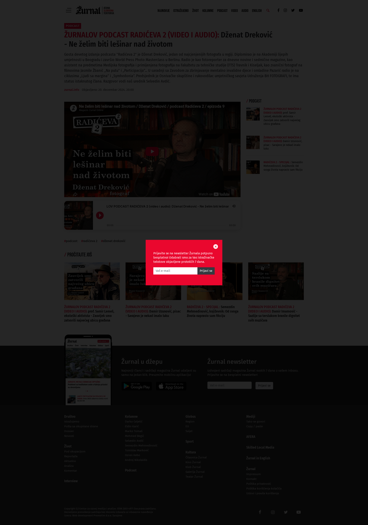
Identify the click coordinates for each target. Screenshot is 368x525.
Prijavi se (206, 271)
